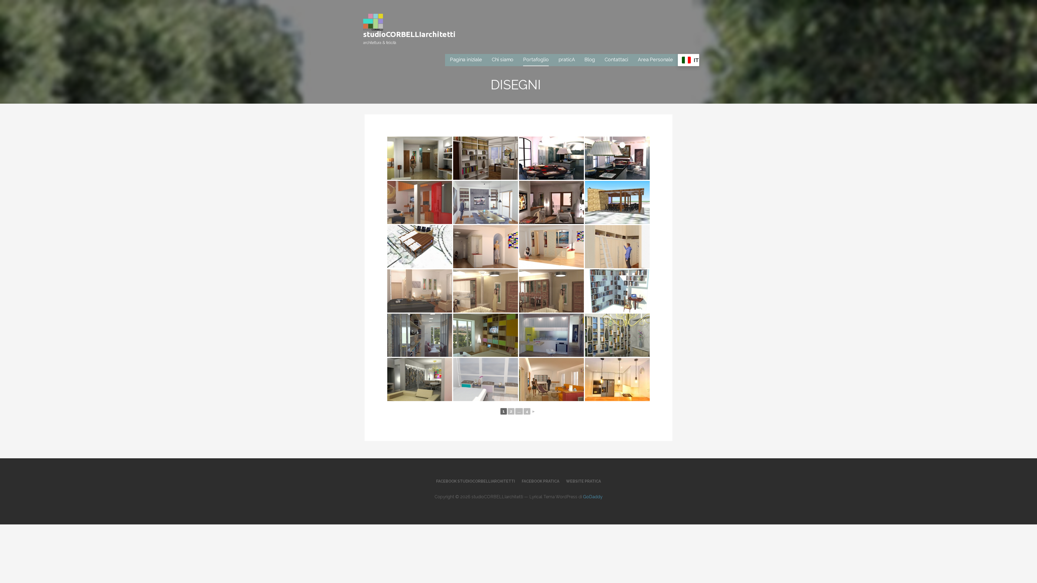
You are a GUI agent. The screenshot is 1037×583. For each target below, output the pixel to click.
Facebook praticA (540, 481)
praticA (566, 59)
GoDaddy (592, 496)
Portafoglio (535, 59)
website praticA (583, 481)
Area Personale (655, 59)
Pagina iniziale (466, 59)
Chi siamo (503, 59)
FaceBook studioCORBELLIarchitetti (475, 481)
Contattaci (616, 59)
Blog (589, 59)
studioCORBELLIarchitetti (409, 34)
